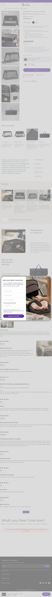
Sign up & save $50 (13, 316)
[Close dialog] (48, 278)
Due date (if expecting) (9, 303)
